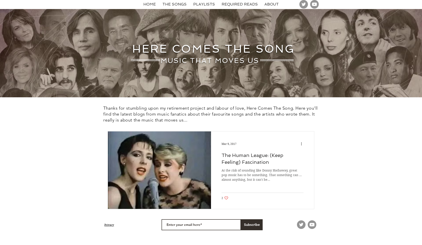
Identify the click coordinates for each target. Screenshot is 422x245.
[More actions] (303, 144)
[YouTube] (314, 4)
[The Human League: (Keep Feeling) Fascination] (159, 170)
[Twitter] (303, 4)
